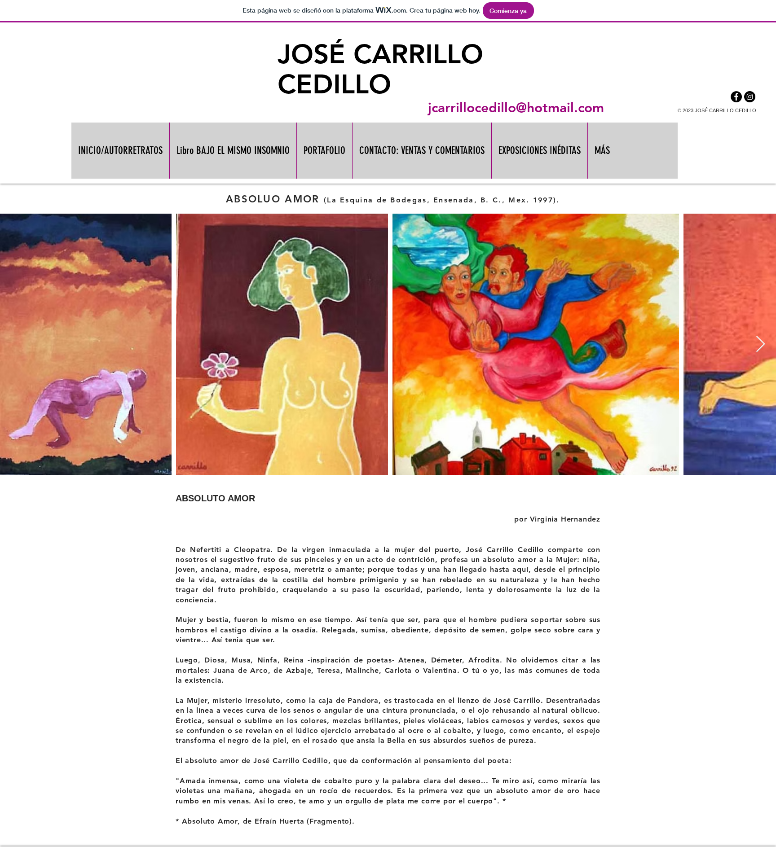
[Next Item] (760, 344)
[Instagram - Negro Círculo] (749, 96)
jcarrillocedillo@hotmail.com (516, 108)
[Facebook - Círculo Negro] (736, 96)
